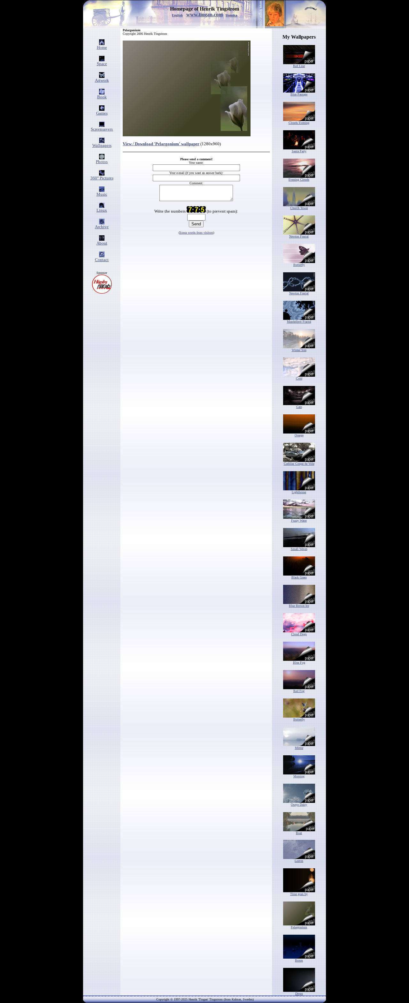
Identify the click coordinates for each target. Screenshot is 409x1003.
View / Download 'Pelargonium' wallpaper (161, 143)
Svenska (231, 15)
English (177, 15)
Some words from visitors (196, 232)
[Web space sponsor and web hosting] (102, 292)
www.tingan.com (204, 14)
